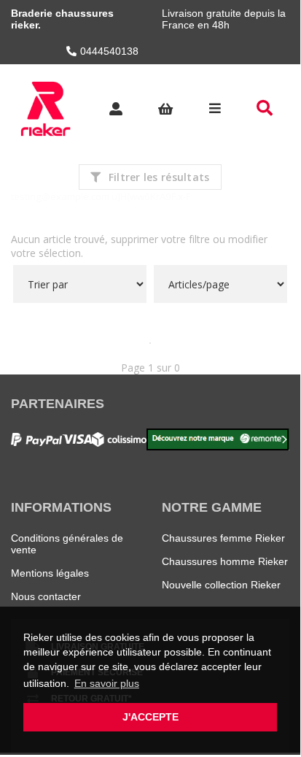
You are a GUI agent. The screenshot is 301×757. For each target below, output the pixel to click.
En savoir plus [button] (106, 683)
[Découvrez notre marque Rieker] (217, 439)
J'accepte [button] (150, 717)
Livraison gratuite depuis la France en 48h (224, 19)
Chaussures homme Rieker (225, 561)
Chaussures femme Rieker (223, 538)
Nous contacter (46, 596)
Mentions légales (50, 573)
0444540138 (109, 51)
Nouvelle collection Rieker (221, 585)
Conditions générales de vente (67, 544)
